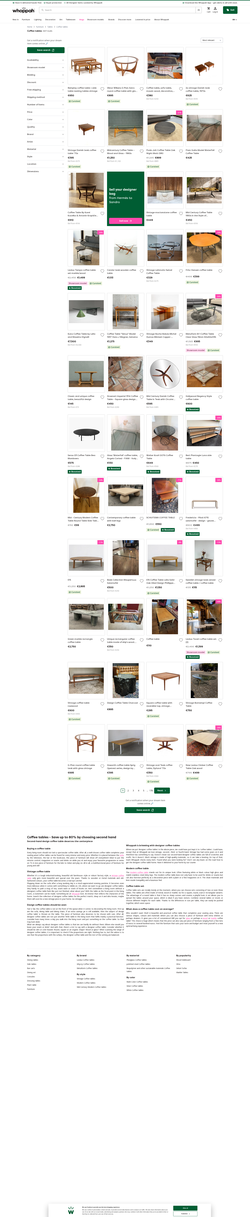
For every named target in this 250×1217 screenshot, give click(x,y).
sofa (121, 855)
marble (214, 918)
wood (205, 918)
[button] (171, 3)
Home (29, 27)
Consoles (31, 976)
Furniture (40, 27)
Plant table (31, 985)
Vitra (178, 964)
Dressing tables (33, 980)
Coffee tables (62, 27)
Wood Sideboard (183, 960)
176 (151, 790)
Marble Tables (182, 972)
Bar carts (31, 968)
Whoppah (76, 893)
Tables (50, 27)
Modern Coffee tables (86, 983)
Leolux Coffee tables (85, 960)
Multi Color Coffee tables (137, 982)
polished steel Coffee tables (138, 964)
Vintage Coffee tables (86, 978)
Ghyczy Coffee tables (86, 964)
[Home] (23, 10)
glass (188, 918)
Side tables (31, 964)
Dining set (31, 972)
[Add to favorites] (102, 89)
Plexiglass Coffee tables (137, 960)
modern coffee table (139, 872)
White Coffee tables (135, 990)
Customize (184, 1213)
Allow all (185, 1208)
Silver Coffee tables (135, 986)
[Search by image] (199, 10)
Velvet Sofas (181, 968)
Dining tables (32, 960)
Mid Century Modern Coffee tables (91, 987)
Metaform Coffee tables (87, 968)
